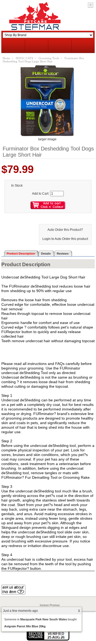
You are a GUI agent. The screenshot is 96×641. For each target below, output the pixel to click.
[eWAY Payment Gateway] (48, 639)
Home (6, 58)
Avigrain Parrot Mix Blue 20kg (25, 626)
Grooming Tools (49, 58)
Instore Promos (50, 605)
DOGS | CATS (24, 58)
